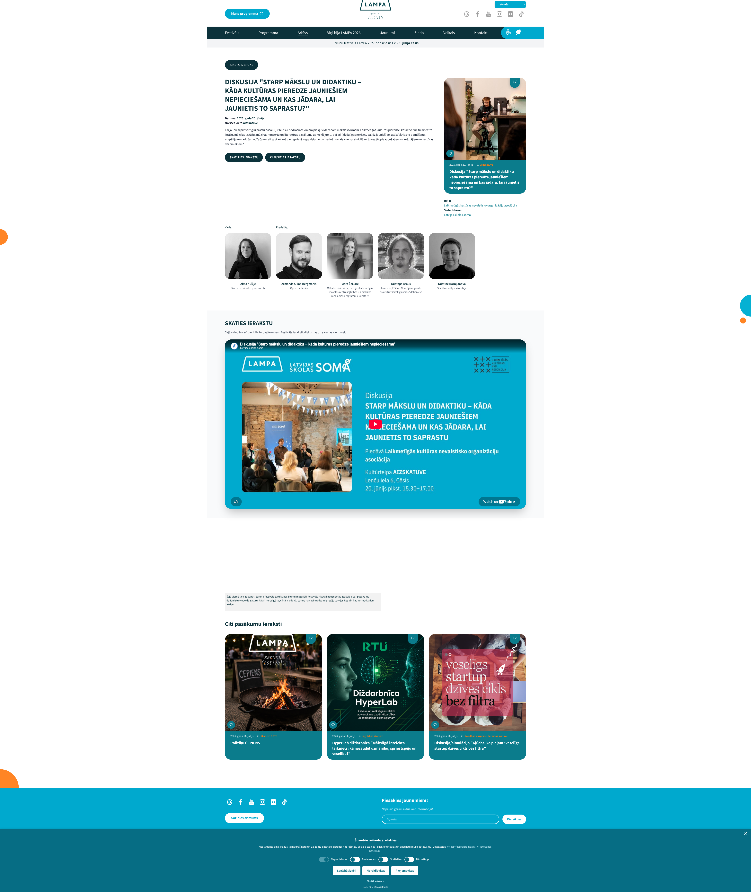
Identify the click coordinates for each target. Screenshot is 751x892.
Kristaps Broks (241, 65)
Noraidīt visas (376, 871)
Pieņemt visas (405, 871)
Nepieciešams (339, 859)
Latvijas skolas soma (457, 215)
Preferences (369, 859)
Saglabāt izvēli (346, 871)
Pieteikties (514, 819)
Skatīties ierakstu (244, 157)
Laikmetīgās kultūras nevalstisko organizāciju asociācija (480, 205)
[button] (745, 833)
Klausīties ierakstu (285, 157)
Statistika (396, 859)
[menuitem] (232, 33)
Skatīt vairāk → (375, 881)
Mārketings (422, 859)
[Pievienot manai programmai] (450, 153)
